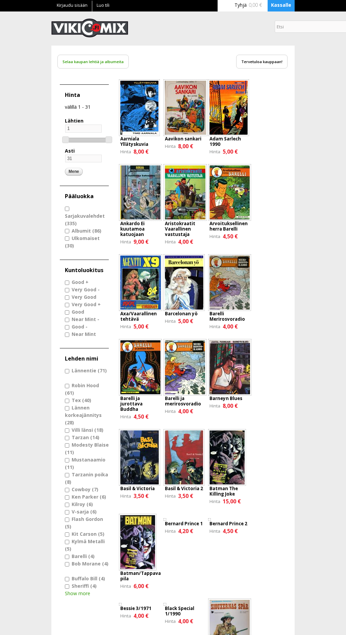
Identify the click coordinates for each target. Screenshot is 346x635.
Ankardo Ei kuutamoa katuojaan (132, 228)
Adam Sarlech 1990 (225, 141)
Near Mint (84, 334)
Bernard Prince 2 (228, 524)
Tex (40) (81, 400)
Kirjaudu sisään (72, 5)
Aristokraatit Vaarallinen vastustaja (180, 228)
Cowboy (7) (85, 489)
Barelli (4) (83, 556)
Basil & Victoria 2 (184, 488)
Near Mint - (85, 319)
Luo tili (103, 5)
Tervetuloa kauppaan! (261, 61)
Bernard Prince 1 (184, 524)
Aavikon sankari (183, 139)
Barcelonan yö (181, 314)
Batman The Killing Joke (223, 491)
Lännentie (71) (89, 370)
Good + (80, 282)
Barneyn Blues (225, 398)
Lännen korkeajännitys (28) (83, 415)
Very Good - (86, 289)
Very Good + (86, 304)
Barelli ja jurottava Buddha (131, 403)
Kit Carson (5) (88, 534)
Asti (70, 151)
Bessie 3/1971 (135, 608)
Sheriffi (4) (84, 586)
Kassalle (281, 5)
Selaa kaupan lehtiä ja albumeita (93, 61)
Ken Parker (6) (89, 497)
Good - (80, 326)
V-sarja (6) (84, 511)
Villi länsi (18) (87, 430)
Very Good (84, 297)
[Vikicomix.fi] (89, 34)
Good (78, 312)
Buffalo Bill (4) (88, 578)
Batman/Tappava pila (140, 576)
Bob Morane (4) (90, 563)
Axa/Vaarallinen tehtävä (138, 316)
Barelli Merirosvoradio (227, 316)
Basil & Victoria (137, 488)
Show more (77, 593)
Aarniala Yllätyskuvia (134, 141)
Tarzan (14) (85, 437)
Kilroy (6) (82, 504)
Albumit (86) (86, 231)
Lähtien (74, 120)
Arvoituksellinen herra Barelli (228, 226)
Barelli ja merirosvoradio (183, 401)
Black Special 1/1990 (179, 611)
